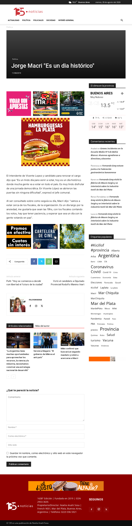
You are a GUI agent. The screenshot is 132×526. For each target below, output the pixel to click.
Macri (93, 293)
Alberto (115, 250)
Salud (111, 335)
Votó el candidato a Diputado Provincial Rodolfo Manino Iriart (67, 283)
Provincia (109, 329)
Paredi (107, 318)
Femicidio (108, 282)
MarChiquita (97, 298)
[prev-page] (8, 377)
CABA (99, 261)
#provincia (100, 250)
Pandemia (96, 318)
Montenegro (96, 313)
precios (94, 329)
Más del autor (42, 326)
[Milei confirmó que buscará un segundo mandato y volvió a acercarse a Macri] (72, 339)
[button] (122, 20)
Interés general (66, 20)
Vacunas (95, 345)
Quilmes (94, 335)
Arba (93, 256)
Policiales (38, 20)
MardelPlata (96, 308)
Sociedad (50, 20)
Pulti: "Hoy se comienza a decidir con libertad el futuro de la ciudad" (24, 283)
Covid (96, 271)
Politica (110, 324)
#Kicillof (97, 245)
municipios (108, 313)
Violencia (105, 345)
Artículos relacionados (20, 326)
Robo (102, 335)
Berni (93, 262)
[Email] (56, 261)
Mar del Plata (103, 303)
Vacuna (108, 340)
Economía (107, 277)
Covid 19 (107, 272)
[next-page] (14, 377)
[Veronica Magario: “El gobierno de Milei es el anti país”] (45, 340)
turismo (95, 340)
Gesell (118, 282)
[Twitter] (41, 261)
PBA (93, 323)
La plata (114, 287)
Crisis (115, 272)
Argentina (108, 255)
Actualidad (13, 20)
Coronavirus (102, 266)
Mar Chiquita (108, 292)
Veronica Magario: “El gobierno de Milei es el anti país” (44, 354)
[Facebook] (34, 261)
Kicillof (94, 287)
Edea (115, 277)
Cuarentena (95, 277)
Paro (114, 319)
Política (26, 20)
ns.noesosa (35, 299)
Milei (114, 308)
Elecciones (96, 282)
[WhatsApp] (49, 261)
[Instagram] (37, 306)
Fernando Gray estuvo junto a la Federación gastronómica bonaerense (107, 169)
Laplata (104, 287)
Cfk (105, 261)
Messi (107, 308)
